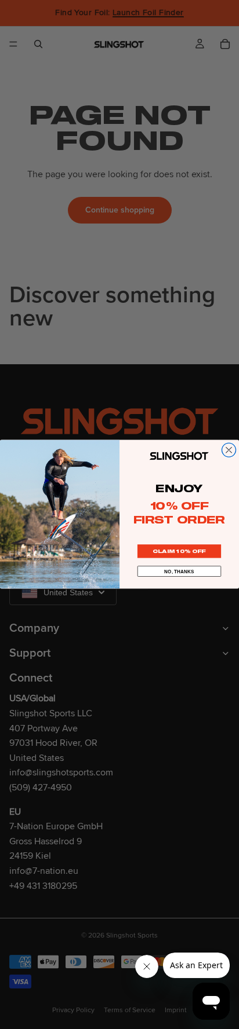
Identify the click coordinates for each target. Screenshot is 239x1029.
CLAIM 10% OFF (179, 552)
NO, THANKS (179, 571)
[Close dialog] (229, 450)
